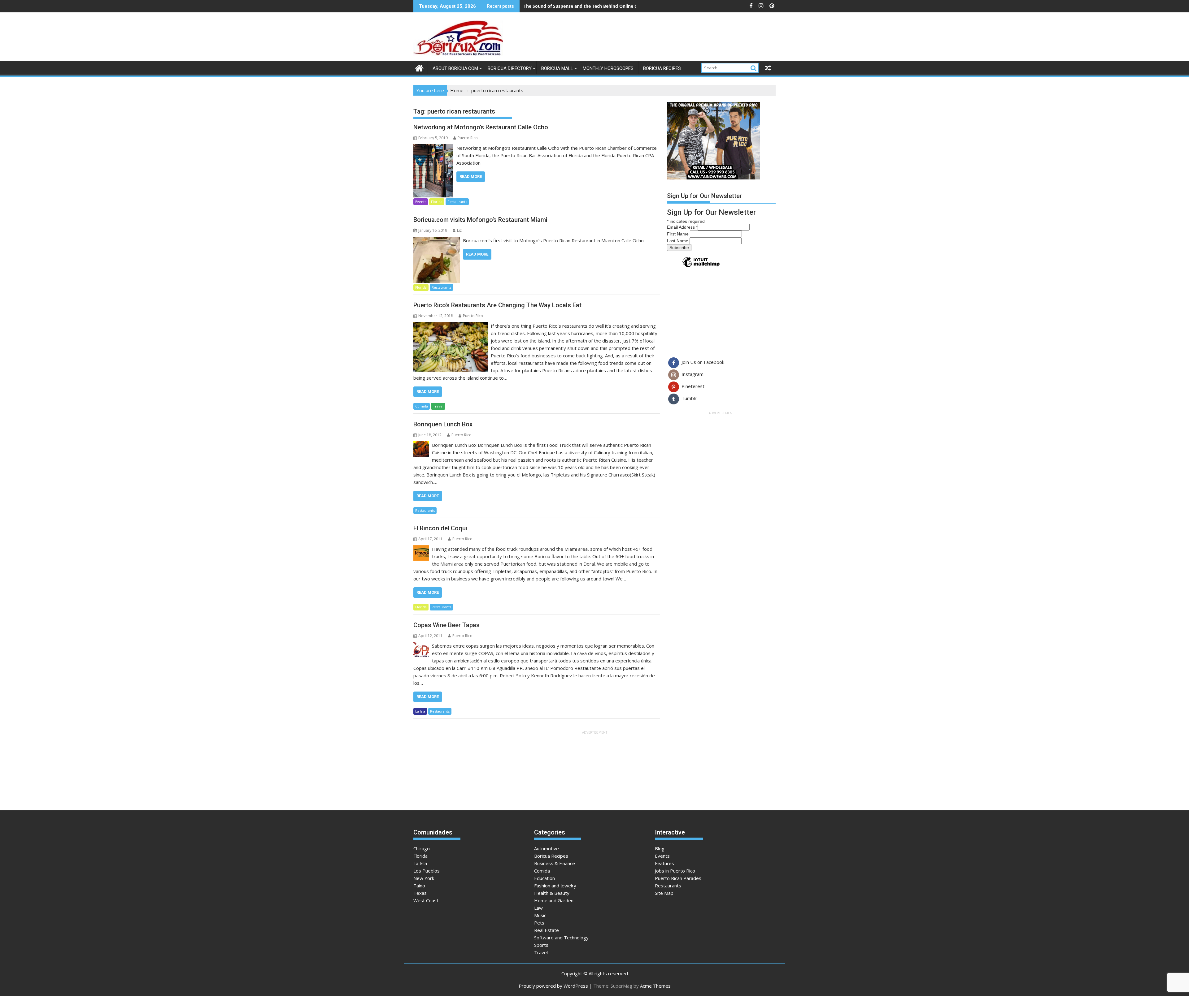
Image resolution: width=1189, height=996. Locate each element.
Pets (539, 923)
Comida (421, 406)
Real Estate (546, 930)
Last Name (678, 240)
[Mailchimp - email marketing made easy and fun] (701, 266)
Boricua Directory (510, 68)
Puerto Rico (468, 137)
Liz (459, 230)
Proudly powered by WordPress (553, 986)
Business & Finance (554, 863)
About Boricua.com (455, 68)
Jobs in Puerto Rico (675, 871)
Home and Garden (553, 900)
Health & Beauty (551, 893)
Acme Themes (655, 986)
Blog (659, 848)
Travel (438, 406)
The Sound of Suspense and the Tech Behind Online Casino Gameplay (597, 6)
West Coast (425, 900)
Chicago (421, 848)
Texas (420, 893)
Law (538, 908)
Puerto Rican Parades (678, 878)
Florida (436, 201)
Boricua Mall (557, 68)
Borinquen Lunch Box (443, 424)
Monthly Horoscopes (608, 68)
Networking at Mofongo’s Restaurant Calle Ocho (480, 127)
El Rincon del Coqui (440, 528)
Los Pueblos (426, 871)
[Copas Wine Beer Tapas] (421, 646)
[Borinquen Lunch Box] (421, 445)
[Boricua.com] (419, 67)
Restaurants (457, 201)
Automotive (546, 848)
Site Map (664, 893)
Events (420, 201)
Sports (541, 945)
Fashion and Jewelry (555, 885)
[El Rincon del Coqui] (421, 549)
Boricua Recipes (662, 68)
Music (540, 915)
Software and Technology (561, 937)
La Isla (420, 711)
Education (544, 878)
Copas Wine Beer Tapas (446, 625)
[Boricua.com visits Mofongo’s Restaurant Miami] (436, 240)
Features (664, 863)
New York (423, 878)
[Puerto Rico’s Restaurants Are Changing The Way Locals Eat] (450, 326)
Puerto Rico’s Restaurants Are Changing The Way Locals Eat (497, 305)
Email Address (682, 227)
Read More (470, 176)
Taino (419, 885)
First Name (678, 233)
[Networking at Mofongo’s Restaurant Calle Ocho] (433, 148)
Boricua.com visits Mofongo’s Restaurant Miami (480, 219)
